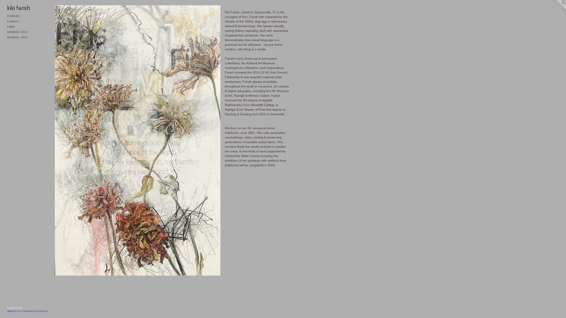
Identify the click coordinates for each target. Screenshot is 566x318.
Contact (13, 21)
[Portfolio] (137, 140)
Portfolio (13, 16)
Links (11, 26)
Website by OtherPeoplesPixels (27, 311)
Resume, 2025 (17, 37)
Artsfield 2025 (17, 32)
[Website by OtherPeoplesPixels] (557, 9)
